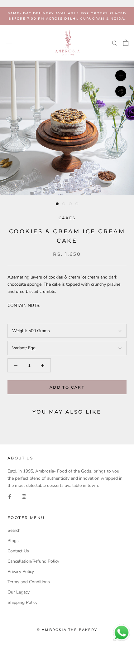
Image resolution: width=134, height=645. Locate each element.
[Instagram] (24, 496)
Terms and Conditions (28, 582)
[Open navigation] (9, 43)
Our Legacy (18, 592)
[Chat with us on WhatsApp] (121, 627)
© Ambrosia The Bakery (67, 630)
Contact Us (18, 551)
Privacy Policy (20, 572)
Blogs (13, 541)
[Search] (114, 43)
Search (14, 530)
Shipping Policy (22, 602)
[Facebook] (9, 496)
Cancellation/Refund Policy (33, 561)
